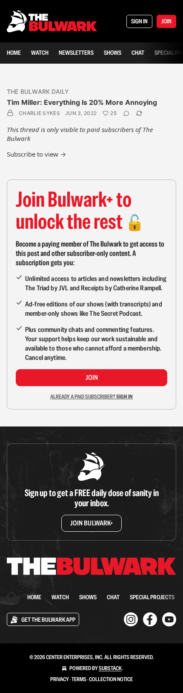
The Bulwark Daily (38, 91)
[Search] (12, 597)
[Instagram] (131, 619)
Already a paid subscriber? (91, 396)
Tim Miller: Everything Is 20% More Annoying (82, 102)
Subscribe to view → (36, 154)
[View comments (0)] (126, 113)
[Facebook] (150, 619)
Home (14, 52)
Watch (40, 52)
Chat (138, 52)
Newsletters (76, 52)
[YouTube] (169, 619)
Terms (78, 679)
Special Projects (152, 597)
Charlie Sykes (39, 113)
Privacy (59, 679)
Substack (110, 668)
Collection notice (111, 679)
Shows (112, 52)
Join (92, 377)
